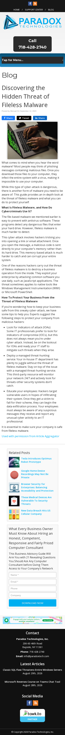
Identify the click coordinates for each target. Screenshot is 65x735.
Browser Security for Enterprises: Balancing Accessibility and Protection (37, 487)
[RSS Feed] (35, 3)
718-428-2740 (32, 47)
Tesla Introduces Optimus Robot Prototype (36, 460)
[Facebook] (30, 3)
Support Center (34, 9)
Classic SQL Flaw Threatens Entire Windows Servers (32, 669)
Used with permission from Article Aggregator (30, 436)
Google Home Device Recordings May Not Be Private (34, 474)
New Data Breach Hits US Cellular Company (35, 512)
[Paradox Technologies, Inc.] (33, 22)
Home (17, 9)
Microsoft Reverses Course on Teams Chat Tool (32, 681)
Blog (51, 9)
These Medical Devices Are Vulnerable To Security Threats (36, 500)
